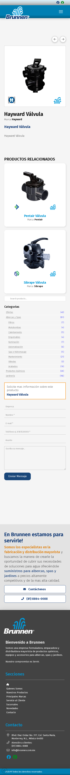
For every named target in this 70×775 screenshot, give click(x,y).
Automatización (15, 347)
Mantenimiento (15, 356)
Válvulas (12, 361)
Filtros (11, 322)
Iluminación (13, 342)
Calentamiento (15, 332)
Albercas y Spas (13, 317)
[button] (61, 12)
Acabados (13, 366)
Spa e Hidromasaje (17, 352)
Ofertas (9, 312)
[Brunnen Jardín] (62, 2)
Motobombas (14, 327)
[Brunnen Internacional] (58, 2)
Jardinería (10, 376)
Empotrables (14, 337)
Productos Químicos (15, 371)
